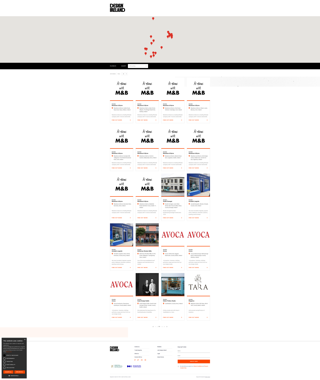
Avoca (165, 251)
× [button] (24, 339)
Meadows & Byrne (117, 105)
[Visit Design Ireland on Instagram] (145, 360)
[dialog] (14, 358)
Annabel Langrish (194, 201)
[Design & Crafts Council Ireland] (134, 366)
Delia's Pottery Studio (169, 301)
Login (158, 353)
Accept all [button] (8, 372)
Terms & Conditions (198, 366)
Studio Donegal (167, 201)
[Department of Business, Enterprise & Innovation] (117, 366)
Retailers (159, 346)
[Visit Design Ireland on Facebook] (134, 360)
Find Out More (117, 120)
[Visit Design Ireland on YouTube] (142, 360)
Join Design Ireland (161, 350)
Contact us (137, 346)
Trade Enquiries (138, 350)
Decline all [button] (19, 372)
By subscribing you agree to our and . (194, 367)
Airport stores (160, 357)
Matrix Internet (207, 376)
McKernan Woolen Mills (144, 251)
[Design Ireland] (117, 7)
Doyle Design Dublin (143, 301)
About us (136, 353)
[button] (168, 36)
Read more (9, 351)
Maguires (191, 301)
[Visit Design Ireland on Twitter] (138, 360)
